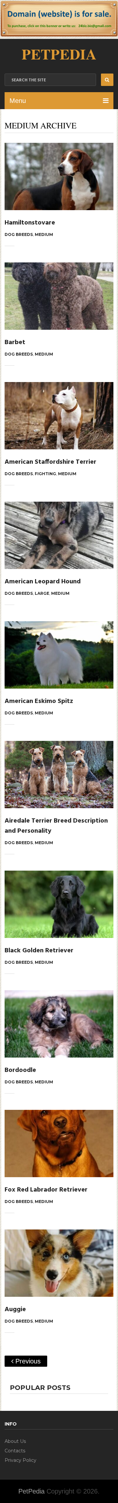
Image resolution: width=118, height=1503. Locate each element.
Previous (27, 1361)
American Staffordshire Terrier (50, 462)
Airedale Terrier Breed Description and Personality (56, 826)
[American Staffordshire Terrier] (59, 415)
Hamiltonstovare (30, 223)
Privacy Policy (20, 1460)
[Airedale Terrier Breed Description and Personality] (59, 774)
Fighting (45, 473)
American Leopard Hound (43, 581)
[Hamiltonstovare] (59, 176)
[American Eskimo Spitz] (59, 655)
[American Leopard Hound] (59, 535)
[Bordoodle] (59, 1024)
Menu (18, 100)
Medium (44, 234)
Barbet (15, 342)
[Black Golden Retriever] (59, 904)
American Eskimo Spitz (39, 701)
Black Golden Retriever (39, 950)
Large (42, 593)
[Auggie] (59, 1263)
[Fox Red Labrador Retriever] (59, 1143)
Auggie (15, 1309)
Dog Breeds (19, 234)
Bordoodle (20, 1070)
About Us (15, 1441)
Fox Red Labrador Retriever (46, 1190)
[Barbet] (59, 296)
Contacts (15, 1451)
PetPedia (59, 53)
